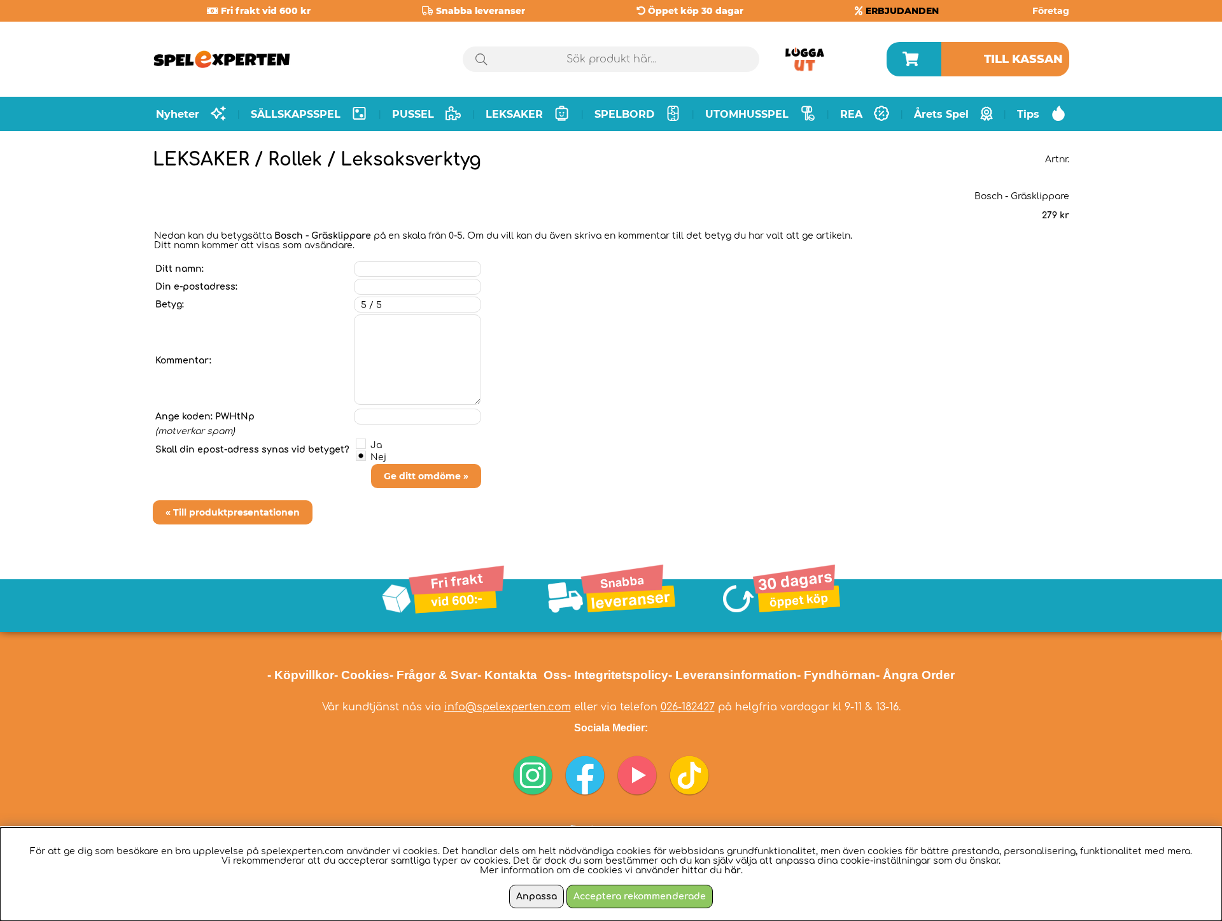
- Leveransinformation (732, 675)
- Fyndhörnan (836, 675)
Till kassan (1023, 59)
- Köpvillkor (300, 675)
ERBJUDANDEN (902, 11)
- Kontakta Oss (522, 675)
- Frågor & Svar (433, 675)
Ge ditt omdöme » (426, 476)
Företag (1050, 11)
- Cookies (362, 675)
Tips (1028, 114)
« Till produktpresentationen (232, 512)
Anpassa (536, 896)
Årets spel (941, 114)
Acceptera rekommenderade (639, 896)
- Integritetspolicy (617, 675)
